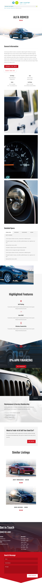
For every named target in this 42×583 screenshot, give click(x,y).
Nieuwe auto (13, 8)
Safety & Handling (9, 235)
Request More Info (10, 70)
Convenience (16, 232)
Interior (31, 232)
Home (5, 8)
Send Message (32, 576)
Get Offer (31, 441)
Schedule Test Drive (11, 66)
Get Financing (21, 366)
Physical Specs (8, 232)
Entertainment (24, 232)
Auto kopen (8, 8)
